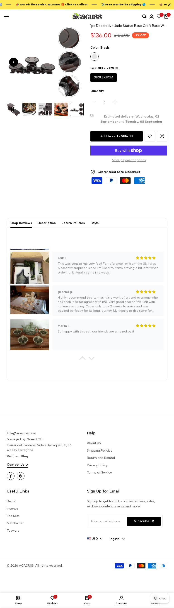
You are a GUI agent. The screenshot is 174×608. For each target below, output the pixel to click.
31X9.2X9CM (103, 77)
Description (47, 223)
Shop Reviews (21, 223)
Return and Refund (101, 458)
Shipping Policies (99, 450)
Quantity (97, 91)
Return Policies (73, 223)
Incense (12, 509)
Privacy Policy (97, 465)
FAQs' (94, 223)
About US (94, 443)
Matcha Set (15, 523)
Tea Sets (13, 516)
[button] (150, 136)
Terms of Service (99, 472)
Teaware (13, 531)
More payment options (129, 160)
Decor (11, 501)
